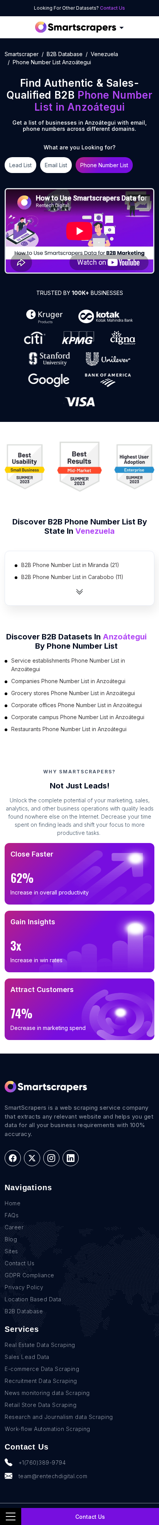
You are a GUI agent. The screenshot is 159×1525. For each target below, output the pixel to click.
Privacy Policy (24, 1287)
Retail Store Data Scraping (40, 1405)
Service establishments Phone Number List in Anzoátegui (68, 664)
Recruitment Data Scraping (41, 1381)
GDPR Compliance (29, 1275)
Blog (11, 1239)
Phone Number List (104, 165)
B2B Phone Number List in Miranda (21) (70, 565)
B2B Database (65, 54)
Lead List (20, 165)
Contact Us (112, 8)
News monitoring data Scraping (47, 1393)
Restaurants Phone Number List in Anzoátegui (69, 729)
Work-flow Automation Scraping (47, 1429)
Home (12, 1203)
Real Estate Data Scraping (40, 1345)
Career (14, 1227)
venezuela (104, 54)
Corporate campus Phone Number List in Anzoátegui (77, 717)
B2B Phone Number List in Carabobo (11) (72, 577)
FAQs (12, 1215)
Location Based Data (33, 1299)
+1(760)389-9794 (42, 1462)
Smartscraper (22, 54)
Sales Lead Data (27, 1357)
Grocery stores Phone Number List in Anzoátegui (73, 693)
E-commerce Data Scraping (42, 1369)
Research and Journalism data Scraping (59, 1417)
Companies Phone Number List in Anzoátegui (68, 681)
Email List (56, 165)
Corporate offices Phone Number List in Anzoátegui (76, 705)
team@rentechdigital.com (53, 1476)
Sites (11, 1251)
